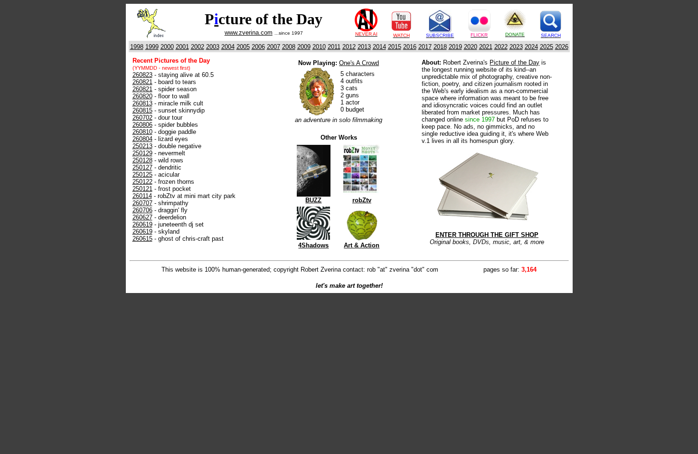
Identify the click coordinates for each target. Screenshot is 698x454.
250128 (142, 160)
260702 (142, 117)
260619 (142, 224)
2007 (273, 46)
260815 (142, 110)
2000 (167, 46)
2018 (440, 46)
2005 (243, 46)
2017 (425, 46)
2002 (197, 46)
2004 (228, 46)
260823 (142, 74)
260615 (142, 238)
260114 (142, 195)
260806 (142, 124)
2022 (501, 46)
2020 (470, 46)
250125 (142, 174)
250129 (142, 153)
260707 (142, 203)
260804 (142, 138)
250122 (142, 181)
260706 (142, 210)
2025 (546, 46)
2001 (182, 46)
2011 (334, 46)
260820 (142, 96)
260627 (142, 217)
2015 (394, 46)
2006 (258, 46)
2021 (485, 46)
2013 (364, 46)
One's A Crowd (359, 62)
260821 (142, 81)
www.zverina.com (249, 32)
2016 (409, 46)
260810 (142, 131)
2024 (531, 46)
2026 (561, 46)
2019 (455, 46)
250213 (142, 146)
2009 (304, 46)
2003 (212, 46)
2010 (319, 46)
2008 (288, 46)
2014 (379, 46)
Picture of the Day (514, 62)
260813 (142, 103)
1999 (152, 46)
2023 (516, 46)
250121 (142, 188)
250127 (142, 167)
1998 (136, 46)
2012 (349, 46)
